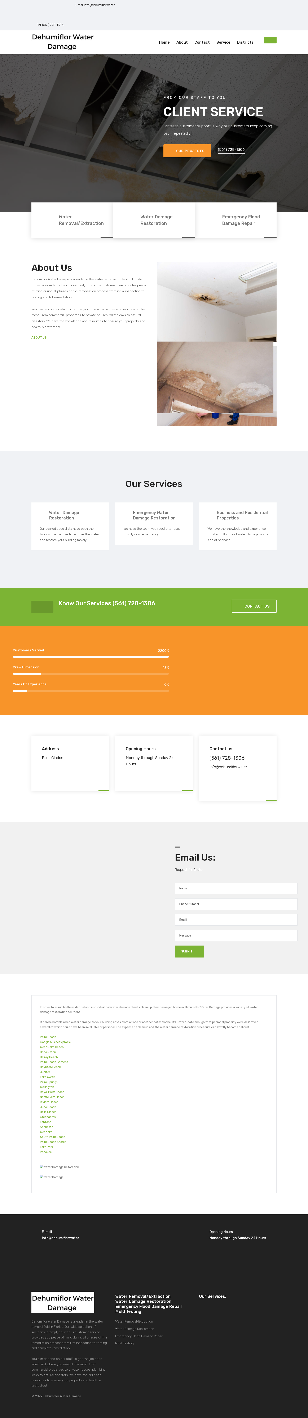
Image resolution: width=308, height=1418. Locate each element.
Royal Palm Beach (52, 1092)
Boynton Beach (50, 1067)
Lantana (45, 1122)
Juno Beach (48, 1107)
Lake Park (46, 1147)
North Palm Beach (52, 1097)
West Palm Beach (52, 1047)
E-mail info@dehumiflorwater (95, 5)
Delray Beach (49, 1057)
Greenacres (48, 1117)
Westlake (46, 1132)
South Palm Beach (52, 1137)
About (182, 42)
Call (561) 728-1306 (50, 25)
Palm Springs (49, 1082)
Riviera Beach (49, 1102)
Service (223, 42)
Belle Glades (48, 1112)
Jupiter (45, 1072)
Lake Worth (47, 1077)
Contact (202, 42)
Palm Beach (48, 1037)
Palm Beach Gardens (54, 1062)
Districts (245, 42)
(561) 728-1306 (231, 149)
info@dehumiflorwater (228, 767)
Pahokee (46, 1152)
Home (164, 42)
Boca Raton (48, 1052)
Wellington (47, 1087)
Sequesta (46, 1127)
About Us (39, 337)
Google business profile (55, 1042)
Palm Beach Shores (53, 1142)
